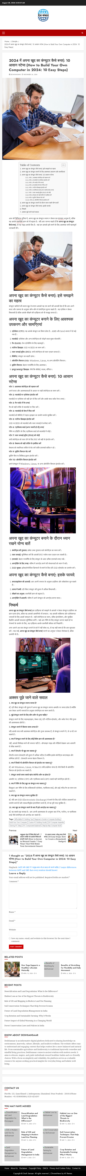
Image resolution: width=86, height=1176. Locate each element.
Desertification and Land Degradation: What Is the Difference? (31, 991)
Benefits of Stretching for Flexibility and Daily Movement (71, 968)
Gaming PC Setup (16, 826)
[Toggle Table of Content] (62, 165)
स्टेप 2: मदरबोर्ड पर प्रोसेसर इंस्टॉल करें (39, 180)
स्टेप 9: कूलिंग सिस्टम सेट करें (36, 197)
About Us (14, 1168)
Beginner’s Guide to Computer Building (47, 819)
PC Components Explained (32, 826)
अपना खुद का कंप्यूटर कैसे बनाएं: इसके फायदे (36, 206)
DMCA (45, 1168)
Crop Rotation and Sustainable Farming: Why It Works (27, 1016)
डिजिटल (18, 218)
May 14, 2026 (27, 1124)
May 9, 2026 (27, 1158)
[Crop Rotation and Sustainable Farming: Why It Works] (50, 1153)
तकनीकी (19, 221)
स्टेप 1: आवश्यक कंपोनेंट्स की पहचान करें (39, 178)
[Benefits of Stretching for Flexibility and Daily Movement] (51, 969)
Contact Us (76, 1168)
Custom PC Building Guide (37, 822)
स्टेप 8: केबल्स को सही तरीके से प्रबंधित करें (40, 195)
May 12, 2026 (27, 1140)
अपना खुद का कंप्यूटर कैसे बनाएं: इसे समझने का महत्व (39, 168)
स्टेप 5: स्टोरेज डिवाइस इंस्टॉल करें (38, 187)
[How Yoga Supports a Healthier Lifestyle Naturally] (12, 969)
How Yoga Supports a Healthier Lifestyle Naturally (30, 968)
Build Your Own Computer (18, 822)
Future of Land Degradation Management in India (25, 1011)
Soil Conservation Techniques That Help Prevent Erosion (28, 1006)
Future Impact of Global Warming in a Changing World (28, 1020)
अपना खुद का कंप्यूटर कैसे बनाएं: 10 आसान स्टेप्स (38, 174)
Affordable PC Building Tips (24, 819)
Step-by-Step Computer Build (52, 826)
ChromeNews (56, 1173)
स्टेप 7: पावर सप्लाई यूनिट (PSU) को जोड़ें (40, 192)
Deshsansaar (16, 75)
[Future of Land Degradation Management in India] (12, 1153)
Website (12, 929)
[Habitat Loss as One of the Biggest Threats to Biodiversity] (50, 1118)
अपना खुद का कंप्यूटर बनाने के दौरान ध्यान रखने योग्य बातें (40, 202)
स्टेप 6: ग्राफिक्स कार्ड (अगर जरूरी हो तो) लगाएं (41, 190)
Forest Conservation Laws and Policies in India (24, 1025)
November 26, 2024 (30, 75)
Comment (14, 881)
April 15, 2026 (28, 973)
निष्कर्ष (24, 209)
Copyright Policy (35, 1168)
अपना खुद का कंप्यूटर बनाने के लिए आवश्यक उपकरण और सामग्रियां (43, 171)
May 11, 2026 (66, 1140)
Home (6, 1168)
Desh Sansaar (43, 24)
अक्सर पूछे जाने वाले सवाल (30, 212)
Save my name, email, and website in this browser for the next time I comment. (40, 939)
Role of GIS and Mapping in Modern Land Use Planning (28, 1001)
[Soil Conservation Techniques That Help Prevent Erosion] (50, 1136)
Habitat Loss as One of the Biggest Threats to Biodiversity (29, 996)
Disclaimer (23, 1168)
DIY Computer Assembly (56, 822)
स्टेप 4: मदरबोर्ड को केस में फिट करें (38, 185)
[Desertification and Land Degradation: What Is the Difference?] (12, 1118)
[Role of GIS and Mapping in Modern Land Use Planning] (12, 1136)
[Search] (82, 33)
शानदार (61, 218)
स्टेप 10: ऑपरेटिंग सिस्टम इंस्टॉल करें (39, 200)
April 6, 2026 (67, 973)
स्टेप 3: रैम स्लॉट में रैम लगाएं (36, 182)
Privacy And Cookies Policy (60, 1168)
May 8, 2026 (66, 1158)
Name (12, 912)
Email (12, 921)
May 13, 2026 (66, 1124)
